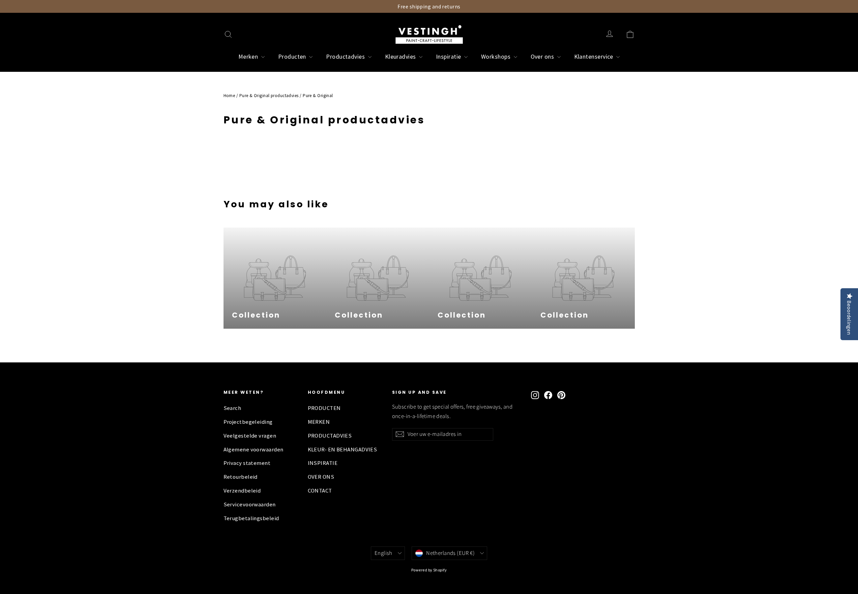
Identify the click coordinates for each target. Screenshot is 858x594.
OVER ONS (321, 476)
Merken (249, 56)
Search (232, 408)
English (383, 553)
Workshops (496, 56)
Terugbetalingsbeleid (251, 518)
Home (229, 95)
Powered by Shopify (429, 569)
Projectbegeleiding (248, 421)
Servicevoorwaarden (250, 504)
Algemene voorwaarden (254, 449)
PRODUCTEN (324, 408)
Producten (293, 56)
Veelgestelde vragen (250, 435)
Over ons (543, 56)
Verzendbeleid (242, 490)
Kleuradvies (401, 56)
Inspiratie (449, 56)
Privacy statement (247, 463)
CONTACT (320, 490)
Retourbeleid (241, 476)
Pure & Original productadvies (269, 95)
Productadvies (346, 56)
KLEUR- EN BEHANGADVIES (342, 449)
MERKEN (319, 421)
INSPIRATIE (323, 463)
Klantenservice (594, 56)
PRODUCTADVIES (330, 435)
